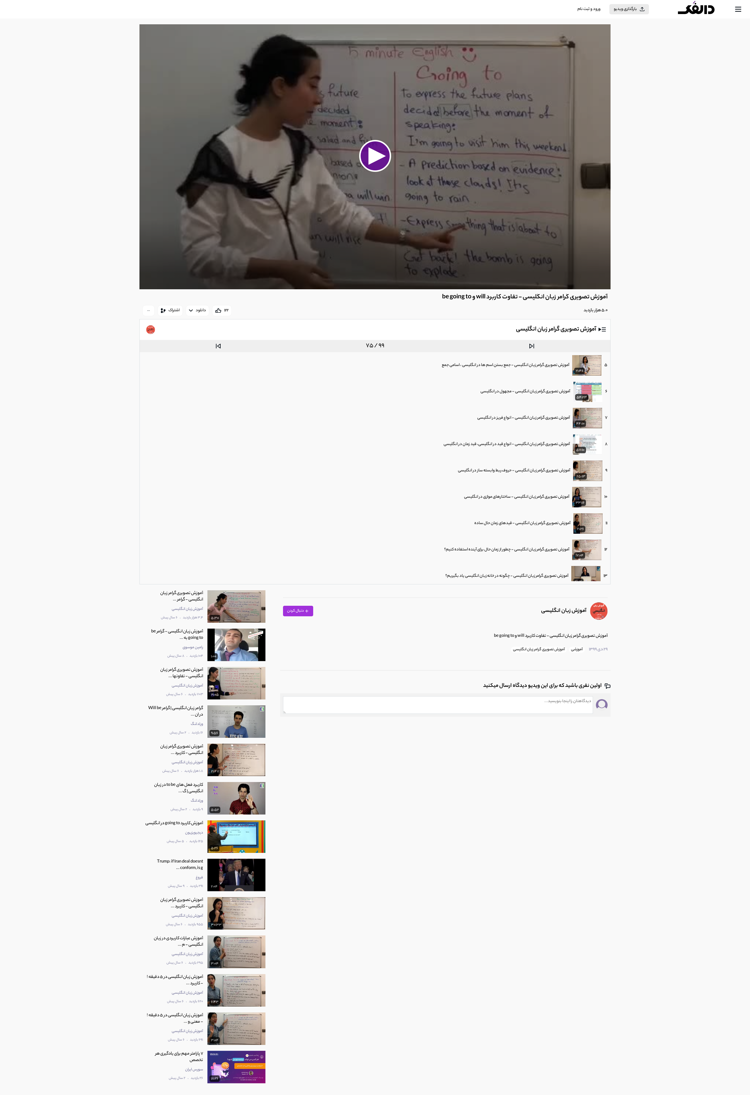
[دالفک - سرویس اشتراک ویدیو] (701, 9)
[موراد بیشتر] (148, 310)
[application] (375, 156)
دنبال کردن (295, 611)
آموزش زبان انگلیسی (564, 611)
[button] (375, 156)
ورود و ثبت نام (589, 9)
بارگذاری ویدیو (625, 9)
